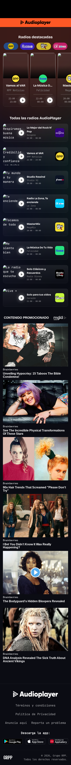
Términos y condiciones (35, 705)
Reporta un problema (48, 723)
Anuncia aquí (16, 723)
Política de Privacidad (35, 714)
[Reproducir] (22, 100)
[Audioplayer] (36, 22)
